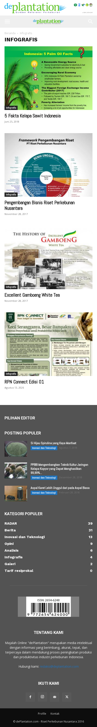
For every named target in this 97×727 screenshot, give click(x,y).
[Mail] (54, 697)
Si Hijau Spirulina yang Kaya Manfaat (53, 443)
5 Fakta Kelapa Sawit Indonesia (33, 116)
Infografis (11, 108)
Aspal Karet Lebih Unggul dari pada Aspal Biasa (60, 488)
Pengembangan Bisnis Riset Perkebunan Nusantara (40, 205)
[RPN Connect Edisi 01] (48, 344)
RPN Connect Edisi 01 (24, 382)
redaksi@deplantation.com (59, 666)
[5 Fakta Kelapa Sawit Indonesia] (48, 78)
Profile (42, 714)
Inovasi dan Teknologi (44, 448)
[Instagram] (42, 696)
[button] (7, 22)
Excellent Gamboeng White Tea (32, 295)
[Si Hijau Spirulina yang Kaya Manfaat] (16, 449)
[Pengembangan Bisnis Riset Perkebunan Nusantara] (48, 165)
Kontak (55, 714)
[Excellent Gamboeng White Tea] (48, 257)
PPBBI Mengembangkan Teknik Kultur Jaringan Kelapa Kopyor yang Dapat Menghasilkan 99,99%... (59, 469)
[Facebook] (30, 697)
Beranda (10, 33)
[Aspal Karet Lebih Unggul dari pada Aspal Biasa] (16, 493)
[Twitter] (66, 697)
